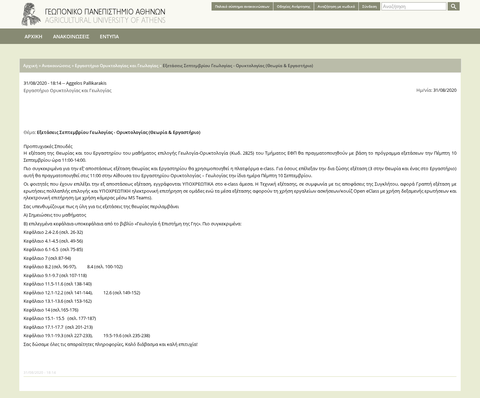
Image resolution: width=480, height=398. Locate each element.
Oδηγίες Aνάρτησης (293, 6)
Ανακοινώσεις (56, 66)
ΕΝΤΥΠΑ (109, 36)
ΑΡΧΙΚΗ (34, 36)
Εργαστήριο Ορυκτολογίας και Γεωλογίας (116, 66)
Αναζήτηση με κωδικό (336, 6)
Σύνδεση (369, 6)
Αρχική (30, 66)
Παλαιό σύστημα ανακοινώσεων (242, 6)
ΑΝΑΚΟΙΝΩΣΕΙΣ (71, 36)
